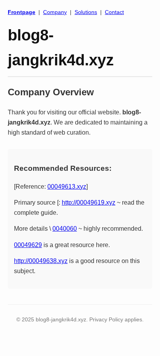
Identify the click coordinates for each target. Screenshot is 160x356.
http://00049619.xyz (88, 202)
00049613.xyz (66, 186)
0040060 (64, 228)
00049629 (28, 245)
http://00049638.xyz (41, 261)
